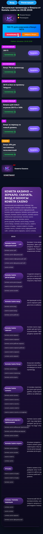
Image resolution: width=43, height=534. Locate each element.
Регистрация (27, 3)
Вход (12, 3)
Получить (34, 53)
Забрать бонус (30, 34)
